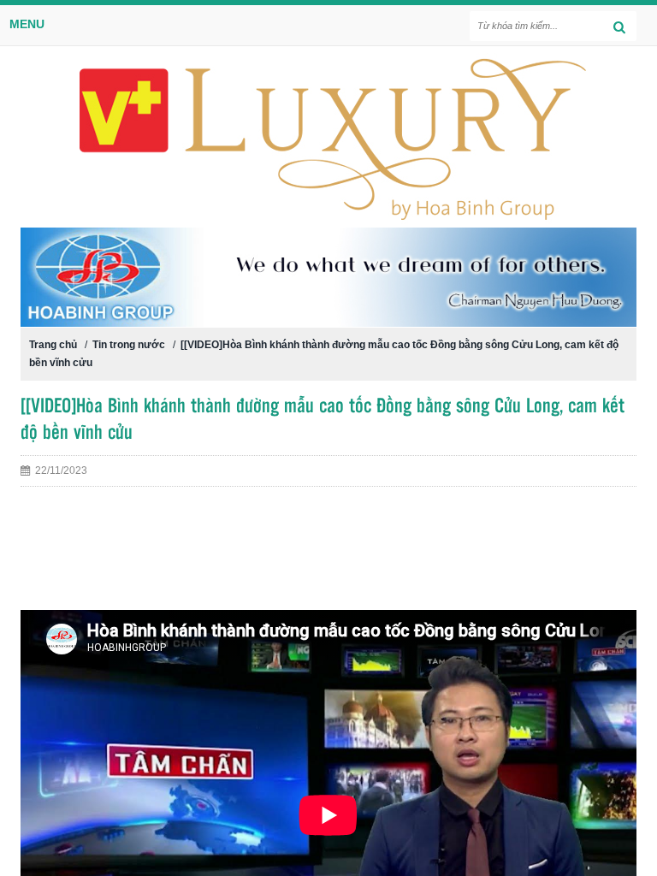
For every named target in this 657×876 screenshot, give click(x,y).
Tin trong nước (128, 345)
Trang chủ (53, 345)
